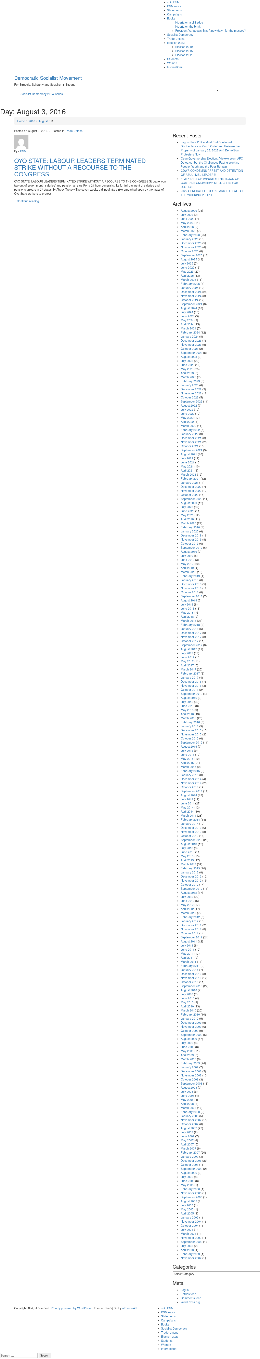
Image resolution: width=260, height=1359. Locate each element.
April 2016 (187, 714)
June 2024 (187, 316)
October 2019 (189, 543)
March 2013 (188, 864)
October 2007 (189, 1124)
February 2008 (190, 1112)
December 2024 (191, 292)
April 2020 (187, 519)
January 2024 (189, 336)
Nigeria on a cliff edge (189, 22)
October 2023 (189, 348)
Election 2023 (176, 43)
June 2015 (187, 754)
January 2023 (189, 385)
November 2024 (191, 296)
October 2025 (189, 251)
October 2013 (189, 836)
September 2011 (191, 937)
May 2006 (187, 1185)
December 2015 (191, 730)
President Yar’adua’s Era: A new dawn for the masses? (210, 30)
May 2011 (187, 953)
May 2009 (187, 1051)
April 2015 (187, 763)
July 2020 (187, 507)
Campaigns (174, 14)
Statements (174, 10)
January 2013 (189, 872)
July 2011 (187, 945)
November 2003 (191, 1238)
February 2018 (190, 625)
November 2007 (191, 1120)
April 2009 (187, 1055)
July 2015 (187, 750)
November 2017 (191, 637)
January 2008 (189, 1116)
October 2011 (189, 933)
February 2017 (190, 673)
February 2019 (190, 576)
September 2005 (191, 1197)
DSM (23, 151)
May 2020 (187, 515)
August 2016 (189, 698)
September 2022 (191, 401)
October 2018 (189, 592)
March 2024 (188, 328)
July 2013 (187, 848)
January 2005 (189, 1217)
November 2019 (191, 539)
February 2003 (190, 1254)
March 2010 (188, 1010)
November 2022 (191, 393)
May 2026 (187, 223)
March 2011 (188, 962)
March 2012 (188, 913)
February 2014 (190, 819)
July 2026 (187, 215)
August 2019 (189, 551)
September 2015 (191, 742)
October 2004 (189, 1225)
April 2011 (187, 957)
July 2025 (187, 263)
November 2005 (191, 1193)
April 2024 (187, 324)
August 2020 (189, 503)
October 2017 (189, 641)
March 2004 (188, 1234)
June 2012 (187, 901)
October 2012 (189, 884)
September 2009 (191, 1035)
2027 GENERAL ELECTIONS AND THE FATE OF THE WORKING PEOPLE (212, 193)
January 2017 (189, 677)
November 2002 (191, 1258)
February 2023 (190, 381)
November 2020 (191, 491)
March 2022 (188, 426)
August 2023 (189, 357)
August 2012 (189, 893)
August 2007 (189, 1128)
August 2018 (189, 600)
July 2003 (187, 1246)
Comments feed (191, 1298)
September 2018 (191, 596)
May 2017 (187, 661)
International (175, 67)
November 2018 (191, 588)
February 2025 (190, 284)
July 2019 (187, 556)
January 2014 (189, 823)
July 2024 (187, 312)
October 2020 (189, 495)
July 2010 (187, 994)
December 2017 (191, 633)
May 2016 (187, 710)
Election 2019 (184, 47)
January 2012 (189, 921)
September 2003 (191, 1242)
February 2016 (190, 722)
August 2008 (189, 1087)
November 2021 (191, 442)
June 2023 (187, 365)
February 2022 (190, 430)
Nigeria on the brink (187, 26)
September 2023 (191, 353)
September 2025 (191, 255)
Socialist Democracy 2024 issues (42, 94)
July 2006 (187, 1177)
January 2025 (189, 288)
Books (171, 18)
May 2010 (187, 1002)
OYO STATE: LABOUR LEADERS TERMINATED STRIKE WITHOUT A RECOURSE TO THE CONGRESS (80, 167)
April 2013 (187, 860)
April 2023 (187, 373)
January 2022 (189, 434)
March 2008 (188, 1108)
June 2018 (187, 608)
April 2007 (187, 1144)
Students (173, 59)
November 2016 (191, 685)
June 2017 (187, 657)
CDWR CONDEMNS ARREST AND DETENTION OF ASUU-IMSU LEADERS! (212, 172)
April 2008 (187, 1104)
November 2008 (191, 1075)
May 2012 (187, 905)
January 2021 (189, 482)
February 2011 (190, 966)
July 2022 (187, 409)
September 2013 (191, 840)
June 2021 (187, 462)
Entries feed (188, 1294)
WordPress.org (190, 1302)
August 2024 (189, 308)
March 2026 (188, 231)
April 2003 (187, 1250)
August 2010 (189, 990)
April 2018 (187, 616)
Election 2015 (184, 51)
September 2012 (191, 888)
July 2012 (187, 897)
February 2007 (190, 1152)
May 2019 (187, 564)
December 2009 (191, 1022)
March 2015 (188, 767)
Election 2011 (184, 55)
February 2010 (190, 1014)
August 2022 (189, 405)
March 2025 (188, 279)
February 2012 (190, 917)
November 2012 (191, 880)
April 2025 (187, 275)
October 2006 (189, 1165)
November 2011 (191, 929)
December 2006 (191, 1160)
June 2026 (187, 219)
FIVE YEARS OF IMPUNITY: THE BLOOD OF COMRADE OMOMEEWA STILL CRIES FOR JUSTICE (210, 183)
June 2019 (187, 560)
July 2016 (187, 702)
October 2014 (189, 787)
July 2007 (187, 1132)
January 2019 (189, 580)
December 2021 (191, 438)
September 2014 (191, 791)
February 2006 (190, 1189)
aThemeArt (129, 1308)
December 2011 (191, 925)
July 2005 (187, 1205)
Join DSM (173, 2)
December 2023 (191, 340)
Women (172, 63)
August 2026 (189, 210)
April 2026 (187, 227)
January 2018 (189, 629)
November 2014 (191, 783)
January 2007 (189, 1156)
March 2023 (188, 377)
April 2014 (187, 811)
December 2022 (191, 389)
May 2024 (187, 320)
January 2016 (189, 726)
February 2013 (190, 868)
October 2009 (189, 1031)
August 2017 (189, 649)
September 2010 (191, 986)
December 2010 (191, 974)
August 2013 (189, 844)
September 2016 (191, 694)
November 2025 (191, 247)
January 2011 (189, 970)
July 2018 (187, 604)
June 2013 (187, 852)
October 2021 (189, 446)
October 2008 (189, 1079)
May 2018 (187, 612)
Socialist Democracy (180, 34)
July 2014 (187, 799)
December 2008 (191, 1071)
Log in (185, 1290)
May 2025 (187, 271)
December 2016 (191, 681)
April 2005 (187, 1213)
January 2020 (189, 531)
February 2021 (190, 478)
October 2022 (189, 397)
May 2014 (187, 807)
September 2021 (191, 450)
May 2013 (187, 856)
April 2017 (187, 665)
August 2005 (189, 1201)
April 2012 (187, 909)
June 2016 (187, 706)
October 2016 (189, 690)
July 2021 (187, 458)
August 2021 (189, 454)
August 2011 (189, 941)
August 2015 (189, 746)
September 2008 (191, 1083)
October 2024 (189, 300)
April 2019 (187, 568)
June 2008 (187, 1095)
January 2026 (189, 239)
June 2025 (187, 267)
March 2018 (188, 621)
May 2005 (187, 1209)
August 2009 (189, 1039)
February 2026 (190, 235)
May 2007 (187, 1140)
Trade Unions (175, 39)
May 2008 (187, 1100)
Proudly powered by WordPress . (72, 1308)
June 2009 (187, 1047)
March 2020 (188, 523)
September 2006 (191, 1169)
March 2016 (188, 718)
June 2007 (187, 1136)
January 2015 (189, 775)
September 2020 (191, 499)
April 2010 (187, 1006)
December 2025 (191, 243)
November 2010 (191, 978)
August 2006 (189, 1173)
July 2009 (187, 1043)
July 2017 (187, 653)
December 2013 (191, 828)
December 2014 (191, 779)
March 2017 (188, 669)
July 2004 (187, 1229)
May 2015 (187, 759)
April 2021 (187, 470)
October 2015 (189, 738)
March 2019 (188, 572)
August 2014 (189, 795)
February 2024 (190, 332)
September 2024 (191, 304)
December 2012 (191, 876)
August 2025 (189, 259)
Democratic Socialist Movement (48, 77)
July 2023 (187, 361)
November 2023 (191, 344)
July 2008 (187, 1091)
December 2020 (191, 487)
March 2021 (188, 474)
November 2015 (191, 734)
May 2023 (187, 369)
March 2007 (188, 1148)
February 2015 (190, 771)
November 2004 (191, 1221)
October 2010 (189, 982)
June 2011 (187, 949)
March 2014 (188, 815)
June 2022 (187, 413)
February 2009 (190, 1063)
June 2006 (187, 1181)
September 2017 (191, 645)
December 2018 (191, 584)
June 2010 (187, 998)
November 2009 (191, 1026)
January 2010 (189, 1018)
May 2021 (187, 466)
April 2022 (187, 422)
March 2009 (188, 1059)
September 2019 (191, 547)
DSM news (174, 6)
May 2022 (187, 418)
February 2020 (190, 527)
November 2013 (191, 832)
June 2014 (187, 803)
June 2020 (187, 511)
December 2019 (191, 535)
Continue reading (29, 201)
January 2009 (189, 1067)
